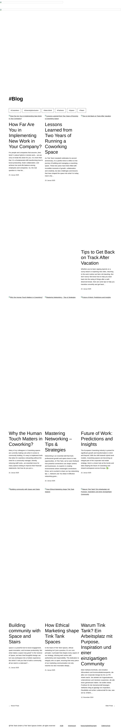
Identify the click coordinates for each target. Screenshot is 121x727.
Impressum (72, 726)
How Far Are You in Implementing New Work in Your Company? (25, 135)
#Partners (60, 110)
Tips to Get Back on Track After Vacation (98, 257)
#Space (71, 110)
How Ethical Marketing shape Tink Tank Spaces (62, 633)
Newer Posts (14, 705)
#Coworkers (15, 110)
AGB (61, 726)
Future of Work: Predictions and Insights (97, 439)
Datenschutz (105, 726)
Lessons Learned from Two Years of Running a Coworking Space (58, 138)
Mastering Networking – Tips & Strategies (58, 441)
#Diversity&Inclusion (31, 110)
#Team (81, 110)
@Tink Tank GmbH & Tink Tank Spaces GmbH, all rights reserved (32, 726)
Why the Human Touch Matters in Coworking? (25, 439)
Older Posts (110, 705)
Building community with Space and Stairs (24, 633)
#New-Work (48, 110)
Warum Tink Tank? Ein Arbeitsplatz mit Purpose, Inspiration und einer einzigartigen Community (96, 644)
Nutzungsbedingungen (89, 726)
